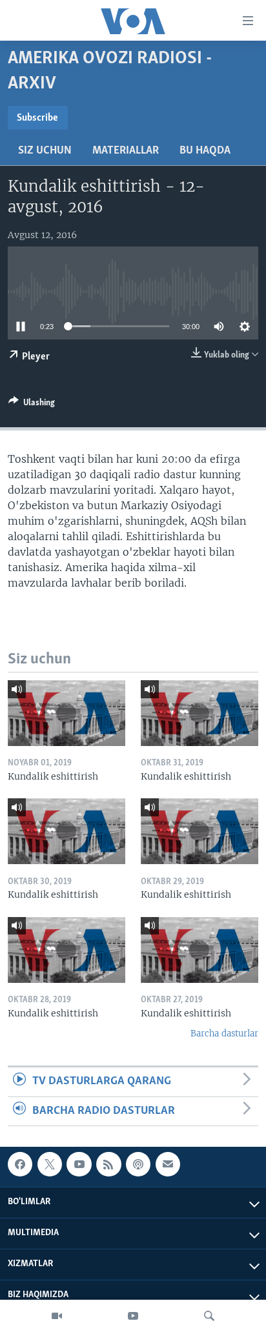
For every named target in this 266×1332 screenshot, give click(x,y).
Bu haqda (204, 151)
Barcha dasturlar (224, 1033)
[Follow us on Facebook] (20, 1164)
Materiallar (125, 151)
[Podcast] (138, 1164)
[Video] (56, 1316)
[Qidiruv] (209, 1316)
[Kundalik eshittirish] (66, 713)
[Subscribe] (168, 1164)
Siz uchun (45, 151)
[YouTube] (133, 1316)
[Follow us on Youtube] (78, 1164)
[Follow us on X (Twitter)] (49, 1164)
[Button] (31, 404)
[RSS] (108, 1164)
